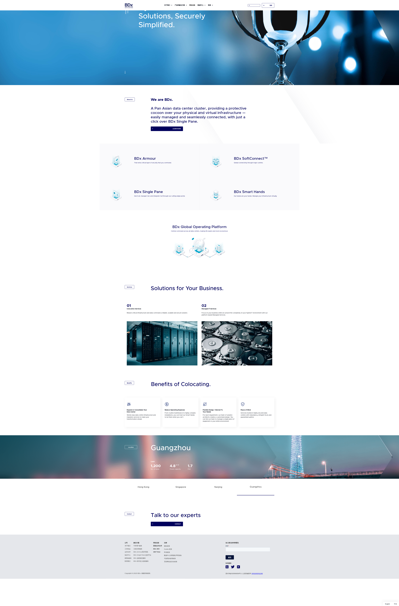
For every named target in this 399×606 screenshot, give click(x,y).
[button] (168, 5)
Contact (178, 543)
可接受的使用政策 (170, 577)
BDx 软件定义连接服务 (141, 580)
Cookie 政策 (168, 568)
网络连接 (156, 562)
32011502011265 (257, 592)
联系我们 (128, 580)
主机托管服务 (138, 568)
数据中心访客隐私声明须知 (173, 574)
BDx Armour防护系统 (141, 571)
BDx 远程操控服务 (140, 577)
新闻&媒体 (128, 577)
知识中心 (128, 574)
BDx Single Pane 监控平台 (142, 574)
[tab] (143, 506)
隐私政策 (167, 565)
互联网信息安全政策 (170, 581)
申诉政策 (167, 571)
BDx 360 (156, 568)
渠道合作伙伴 (157, 565)
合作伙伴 (128, 571)
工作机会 (128, 568)
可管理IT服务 (138, 565)
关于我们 (128, 565)
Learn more (177, 148)
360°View (156, 571)
